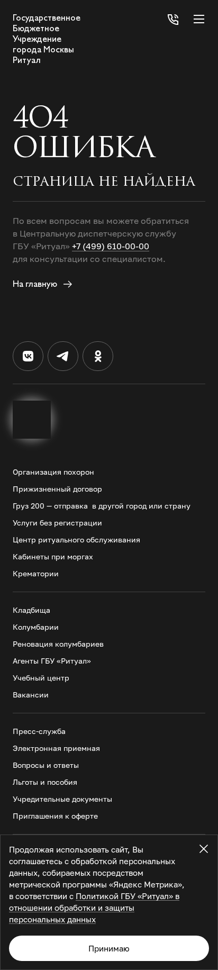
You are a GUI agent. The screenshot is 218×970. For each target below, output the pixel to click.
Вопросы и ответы (46, 764)
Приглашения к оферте (55, 815)
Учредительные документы (62, 798)
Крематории (36, 573)
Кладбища (31, 609)
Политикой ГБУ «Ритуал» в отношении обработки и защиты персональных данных (94, 907)
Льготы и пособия (45, 781)
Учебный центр (41, 677)
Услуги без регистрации (57, 522)
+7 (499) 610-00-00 (110, 246)
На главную (36, 283)
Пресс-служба (39, 731)
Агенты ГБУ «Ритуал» (52, 660)
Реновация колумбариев (58, 643)
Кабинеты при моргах (53, 556)
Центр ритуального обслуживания (76, 539)
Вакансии (31, 694)
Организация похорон (53, 471)
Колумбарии (36, 626)
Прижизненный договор (57, 488)
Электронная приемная (56, 748)
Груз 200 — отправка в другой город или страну (101, 505)
